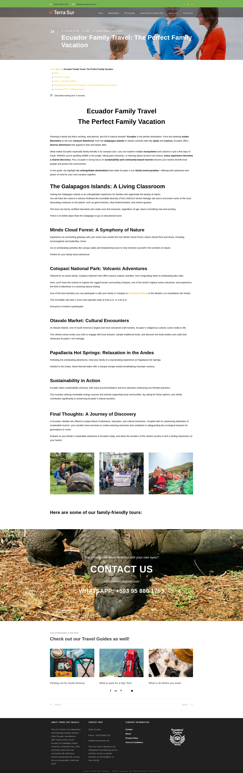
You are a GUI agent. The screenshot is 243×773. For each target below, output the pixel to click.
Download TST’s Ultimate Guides (69, 89)
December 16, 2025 (72, 31)
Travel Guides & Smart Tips (151, 13)
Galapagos (107, 31)
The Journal (129, 13)
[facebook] (184, 4)
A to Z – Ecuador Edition (65, 81)
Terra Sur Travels (62, 77)
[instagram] (192, 4)
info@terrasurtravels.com (86, 4)
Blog (87, 31)
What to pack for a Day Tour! (115, 683)
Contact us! (188, 13)
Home (52, 69)
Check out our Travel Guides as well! (89, 638)
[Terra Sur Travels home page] (70, 12)
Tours (100, 13)
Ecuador (99, 31)
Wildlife (120, 31)
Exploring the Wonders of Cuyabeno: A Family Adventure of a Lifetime (85, 85)
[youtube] (188, 4)
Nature (114, 31)
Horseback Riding (138, 293)
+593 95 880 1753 (60, 4)
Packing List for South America (67, 683)
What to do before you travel (165, 683)
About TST (173, 13)
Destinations (113, 13)
